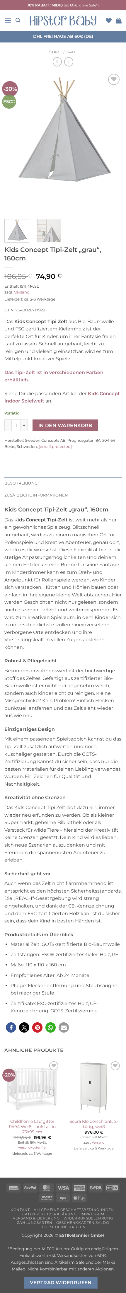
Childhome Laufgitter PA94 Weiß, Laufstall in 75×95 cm (32, 1126)
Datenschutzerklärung (49, 1214)
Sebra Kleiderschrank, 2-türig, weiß (93, 1124)
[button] (7, 20)
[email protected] (55, 446)
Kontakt (20, 1209)
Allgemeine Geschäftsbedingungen (74, 1209)
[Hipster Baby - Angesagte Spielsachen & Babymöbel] (63, 20)
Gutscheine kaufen (64, 1227)
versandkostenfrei (32, 1147)
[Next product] (57, 61)
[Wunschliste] (109, 20)
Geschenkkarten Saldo (82, 1222)
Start (55, 52)
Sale (72, 52)
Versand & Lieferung (36, 1218)
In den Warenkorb (65, 425)
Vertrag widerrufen (61, 1282)
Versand (22, 292)
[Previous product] (68, 61)
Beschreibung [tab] (21, 483)
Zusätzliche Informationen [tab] (36, 495)
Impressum (93, 1214)
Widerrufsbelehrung (88, 1218)
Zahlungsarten (34, 1222)
